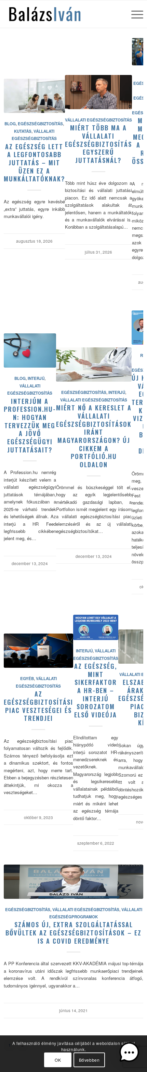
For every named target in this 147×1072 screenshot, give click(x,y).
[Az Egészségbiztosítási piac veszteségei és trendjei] (38, 651)
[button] (129, 1053)
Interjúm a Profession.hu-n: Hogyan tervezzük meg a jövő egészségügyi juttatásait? (30, 425)
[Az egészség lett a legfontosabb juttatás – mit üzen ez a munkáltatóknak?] (34, 96)
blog (10, 124)
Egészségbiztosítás (40, 124)
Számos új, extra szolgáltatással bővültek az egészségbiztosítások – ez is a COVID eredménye (73, 932)
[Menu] (133, 14)
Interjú (36, 378)
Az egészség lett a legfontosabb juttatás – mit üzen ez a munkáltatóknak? (34, 162)
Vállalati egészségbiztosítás (98, 120)
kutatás (22, 131)
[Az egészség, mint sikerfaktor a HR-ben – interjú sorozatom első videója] (95, 627)
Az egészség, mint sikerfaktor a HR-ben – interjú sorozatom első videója (95, 690)
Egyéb (27, 678)
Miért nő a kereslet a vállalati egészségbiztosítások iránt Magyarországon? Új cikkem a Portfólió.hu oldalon (94, 436)
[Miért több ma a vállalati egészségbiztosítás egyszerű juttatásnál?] (98, 92)
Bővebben (89, 1060)
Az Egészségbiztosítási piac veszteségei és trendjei (38, 706)
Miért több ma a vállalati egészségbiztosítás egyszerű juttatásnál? (98, 144)
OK (58, 1060)
